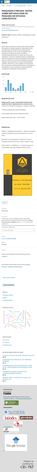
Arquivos (9, 5)
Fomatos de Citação (8, 230)
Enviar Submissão (9, 285)
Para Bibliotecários (7, 345)
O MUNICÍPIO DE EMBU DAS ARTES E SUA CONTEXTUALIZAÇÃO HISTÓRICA (15, 372)
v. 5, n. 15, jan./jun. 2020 (19, 5)
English (5, 297)
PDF (5, 202)
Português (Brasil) (8, 295)
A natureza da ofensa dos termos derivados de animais (18, 355)
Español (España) (8, 300)
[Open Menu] (1, 1)
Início (3, 5)
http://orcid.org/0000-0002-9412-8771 (10, 30)
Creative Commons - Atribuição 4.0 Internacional (17, 398)
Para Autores (6, 342)
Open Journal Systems (9, 277)
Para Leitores (6, 340)
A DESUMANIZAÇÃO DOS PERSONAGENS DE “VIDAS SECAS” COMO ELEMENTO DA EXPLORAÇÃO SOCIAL (17, 366)
